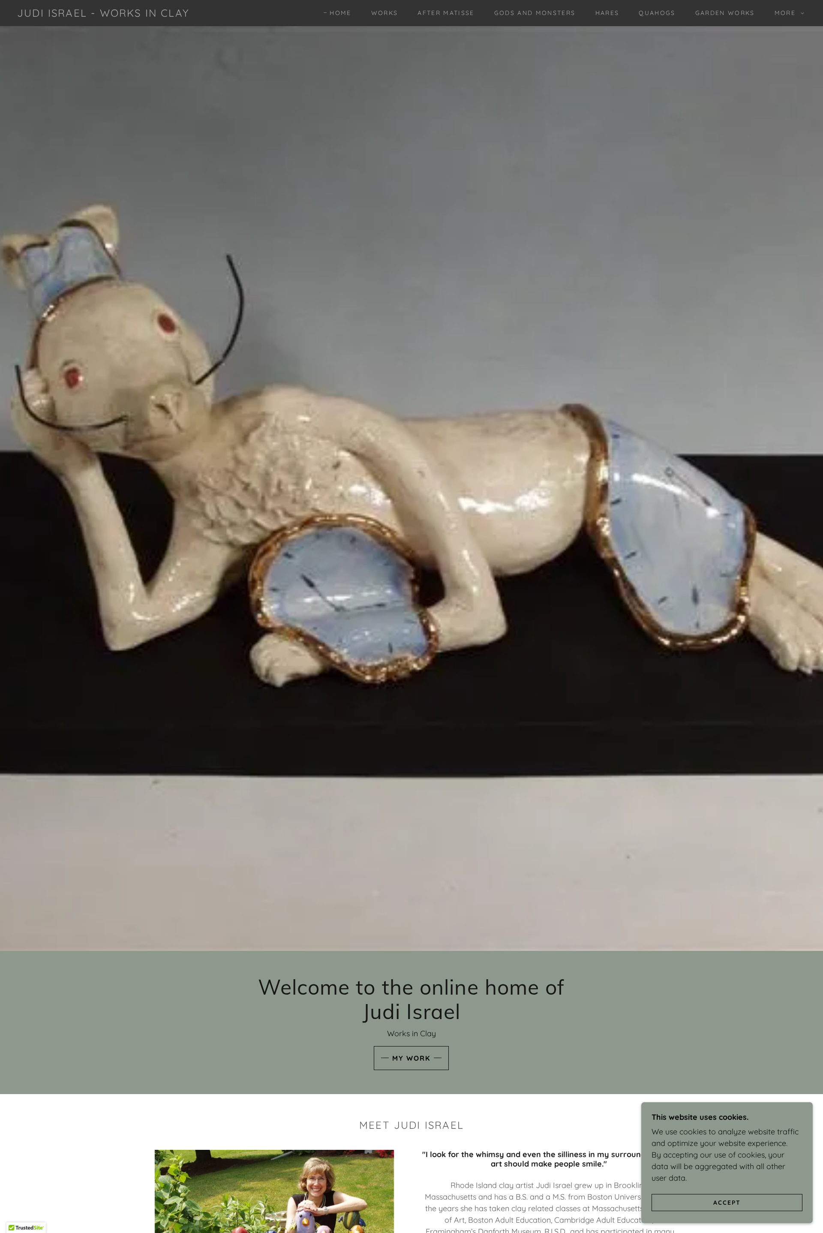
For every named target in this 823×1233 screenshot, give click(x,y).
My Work (411, 1058)
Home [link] (340, 13)
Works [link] (384, 13)
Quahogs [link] (657, 13)
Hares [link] (607, 13)
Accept (727, 1202)
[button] (787, 13)
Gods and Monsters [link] (535, 13)
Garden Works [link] (725, 13)
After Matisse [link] (446, 13)
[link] (103, 14)
